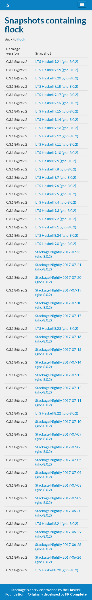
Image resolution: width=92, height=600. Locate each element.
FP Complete (76, 594)
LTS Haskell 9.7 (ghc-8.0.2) (55, 177)
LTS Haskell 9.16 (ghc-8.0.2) (56, 103)
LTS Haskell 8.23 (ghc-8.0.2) (56, 328)
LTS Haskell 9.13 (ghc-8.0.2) (56, 128)
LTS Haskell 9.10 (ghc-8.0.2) (56, 152)
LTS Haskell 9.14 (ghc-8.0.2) (56, 119)
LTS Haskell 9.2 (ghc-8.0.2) (55, 219)
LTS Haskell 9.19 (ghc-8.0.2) (56, 70)
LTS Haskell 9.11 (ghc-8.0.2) (56, 144)
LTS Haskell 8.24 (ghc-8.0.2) (56, 235)
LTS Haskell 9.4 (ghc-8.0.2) (55, 202)
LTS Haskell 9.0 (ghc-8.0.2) (55, 243)
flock (21, 39)
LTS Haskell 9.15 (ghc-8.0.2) (56, 111)
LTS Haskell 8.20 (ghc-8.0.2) (56, 570)
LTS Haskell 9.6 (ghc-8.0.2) (55, 185)
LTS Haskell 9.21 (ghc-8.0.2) (56, 61)
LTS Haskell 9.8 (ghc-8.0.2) (55, 169)
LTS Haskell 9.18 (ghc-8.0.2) (56, 86)
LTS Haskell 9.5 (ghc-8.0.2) (55, 194)
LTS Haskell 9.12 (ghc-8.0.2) (56, 136)
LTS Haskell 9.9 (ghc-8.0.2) (55, 161)
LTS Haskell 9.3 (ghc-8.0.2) (55, 210)
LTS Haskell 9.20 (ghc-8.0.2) (56, 78)
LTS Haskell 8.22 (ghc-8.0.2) (56, 413)
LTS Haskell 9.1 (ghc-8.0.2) (55, 227)
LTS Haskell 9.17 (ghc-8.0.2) (56, 94)
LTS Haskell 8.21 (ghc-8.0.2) (56, 523)
